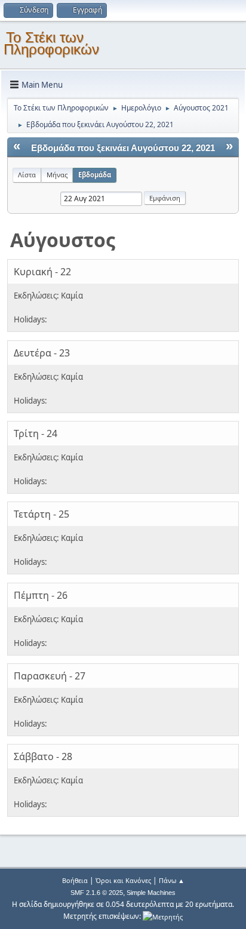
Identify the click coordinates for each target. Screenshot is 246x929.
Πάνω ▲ (171, 880)
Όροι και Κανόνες (123, 880)
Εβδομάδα (94, 174)
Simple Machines (151, 892)
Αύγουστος (62, 240)
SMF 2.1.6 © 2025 (96, 892)
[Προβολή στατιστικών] (163, 916)
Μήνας (57, 174)
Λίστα (27, 174)
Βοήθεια (75, 880)
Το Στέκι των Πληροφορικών (51, 43)
